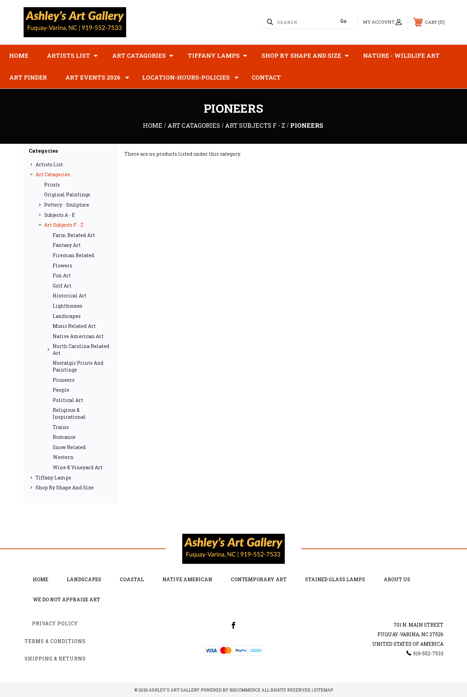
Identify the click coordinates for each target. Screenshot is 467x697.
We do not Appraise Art (66, 599)
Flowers (62, 265)
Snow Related (69, 447)
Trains (61, 427)
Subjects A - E (59, 215)
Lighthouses (67, 306)
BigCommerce (245, 690)
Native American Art (78, 336)
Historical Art (69, 295)
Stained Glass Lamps (335, 579)
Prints (52, 184)
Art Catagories (139, 55)
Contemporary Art (258, 579)
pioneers (64, 380)
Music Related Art (74, 326)
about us (397, 579)
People (61, 390)
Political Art (68, 400)
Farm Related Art (74, 235)
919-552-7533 (428, 653)
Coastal (132, 579)
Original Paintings (67, 194)
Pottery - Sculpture (66, 204)
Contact (266, 77)
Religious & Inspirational (69, 413)
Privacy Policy (55, 623)
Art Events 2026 (92, 77)
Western (63, 457)
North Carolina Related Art (81, 349)
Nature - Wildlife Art (401, 55)
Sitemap (323, 690)
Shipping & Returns (55, 658)
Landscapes (67, 316)
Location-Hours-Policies (186, 77)
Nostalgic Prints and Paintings (78, 366)
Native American (187, 579)
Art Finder (28, 77)
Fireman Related (73, 255)
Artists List (68, 55)
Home (18, 55)
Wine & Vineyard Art (78, 467)
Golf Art (62, 285)
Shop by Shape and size (301, 55)
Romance (64, 437)
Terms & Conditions (55, 641)
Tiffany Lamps (214, 55)
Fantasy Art (67, 245)
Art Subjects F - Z (63, 225)
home (40, 579)
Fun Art (62, 275)
